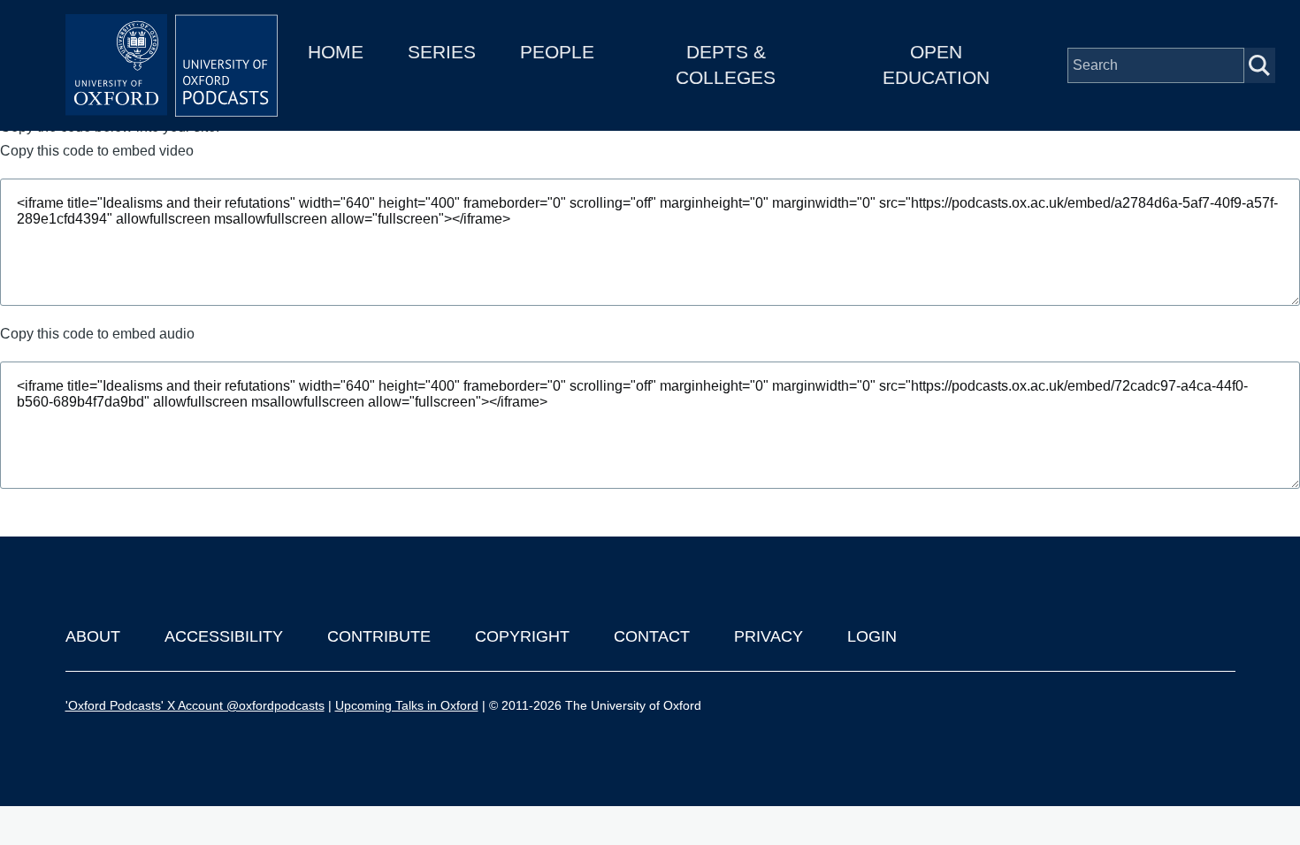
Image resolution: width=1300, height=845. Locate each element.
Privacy (768, 636)
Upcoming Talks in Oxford (406, 705)
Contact (652, 636)
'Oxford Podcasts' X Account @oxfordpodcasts (195, 705)
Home (335, 52)
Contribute (379, 636)
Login (872, 636)
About (92, 636)
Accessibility (223, 636)
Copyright (522, 636)
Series (442, 52)
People (557, 52)
